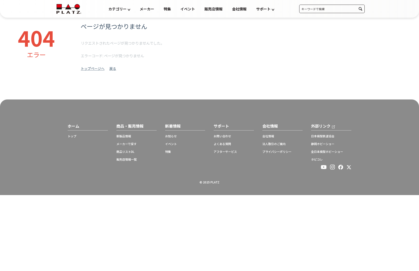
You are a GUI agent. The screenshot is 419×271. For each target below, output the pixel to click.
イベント (187, 8)
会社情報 (239, 8)
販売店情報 (213, 8)
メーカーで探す (126, 144)
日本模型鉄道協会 (322, 136)
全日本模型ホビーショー (327, 151)
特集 (167, 8)
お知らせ (171, 136)
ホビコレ (317, 159)
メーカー (147, 8)
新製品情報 (123, 136)
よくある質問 (222, 144)
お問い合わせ (222, 136)
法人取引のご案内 (274, 144)
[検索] (360, 9)
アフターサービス (225, 151)
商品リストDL (125, 151)
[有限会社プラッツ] (68, 8)
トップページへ (93, 68)
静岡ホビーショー (322, 144)
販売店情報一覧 (126, 159)
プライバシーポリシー (276, 151)
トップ (72, 136)
